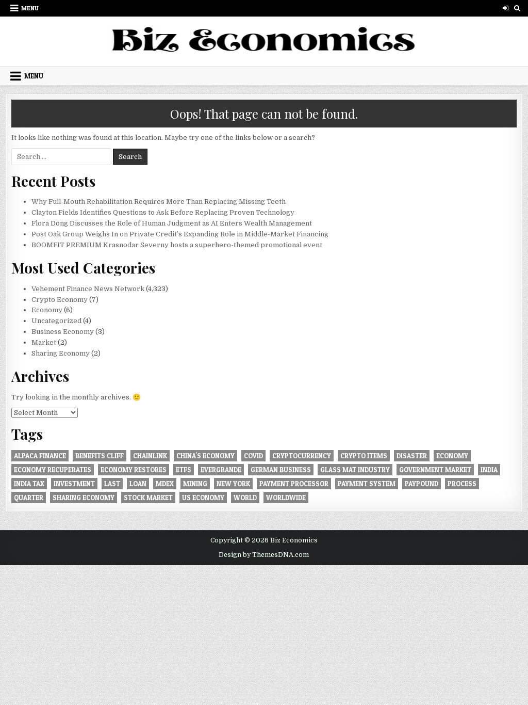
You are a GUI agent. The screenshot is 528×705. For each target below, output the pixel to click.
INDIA (489, 470)
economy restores (134, 470)
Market (43, 342)
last (112, 483)
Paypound (421, 483)
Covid (253, 456)
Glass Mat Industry (355, 470)
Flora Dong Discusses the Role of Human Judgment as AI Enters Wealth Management (171, 223)
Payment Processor (293, 483)
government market (435, 470)
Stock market (148, 497)
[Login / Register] (505, 8)
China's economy (205, 456)
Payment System (366, 483)
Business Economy (62, 331)
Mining (195, 483)
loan (137, 483)
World (245, 497)
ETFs (183, 470)
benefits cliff (99, 456)
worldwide (286, 497)
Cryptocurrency (301, 456)
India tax (29, 483)
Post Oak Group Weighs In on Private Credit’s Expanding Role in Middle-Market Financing (179, 234)
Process (462, 483)
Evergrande (221, 470)
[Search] (517, 8)
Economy (46, 310)
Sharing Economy (60, 353)
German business (281, 470)
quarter (28, 497)
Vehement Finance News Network (87, 289)
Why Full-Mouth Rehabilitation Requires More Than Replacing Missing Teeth (158, 201)
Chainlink (150, 456)
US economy (203, 497)
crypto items (363, 456)
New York (233, 483)
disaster (412, 456)
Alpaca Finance (40, 456)
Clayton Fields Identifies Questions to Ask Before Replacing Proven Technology (162, 212)
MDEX (165, 483)
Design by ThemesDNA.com (264, 554)
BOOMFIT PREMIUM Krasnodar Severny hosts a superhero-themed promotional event (176, 245)
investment (74, 483)
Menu (30, 8)
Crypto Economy (59, 299)
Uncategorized (56, 321)
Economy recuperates (52, 470)
